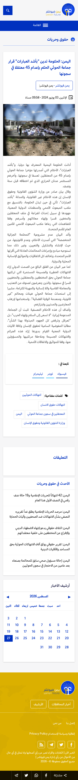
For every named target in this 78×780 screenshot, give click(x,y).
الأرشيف (38, 704)
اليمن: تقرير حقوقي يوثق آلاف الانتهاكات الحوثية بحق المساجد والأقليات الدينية (40, 546)
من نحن (57, 723)
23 (42, 638)
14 (50, 631)
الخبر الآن (70, 752)
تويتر (50, 374)
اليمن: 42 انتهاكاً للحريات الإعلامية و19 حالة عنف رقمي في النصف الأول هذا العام (42, 497)
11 (8, 625)
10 (17, 625)
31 (41, 647)
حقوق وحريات (57, 39)
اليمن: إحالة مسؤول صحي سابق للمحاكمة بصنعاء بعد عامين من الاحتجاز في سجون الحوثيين (41, 562)
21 (58, 638)
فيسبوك (61, 374)
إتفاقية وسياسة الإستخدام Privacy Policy (52, 733)
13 (58, 631)
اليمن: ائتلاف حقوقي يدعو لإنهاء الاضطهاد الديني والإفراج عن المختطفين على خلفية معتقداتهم (42, 530)
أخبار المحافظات (61, 704)
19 (8, 631)
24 (33, 638)
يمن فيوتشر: (46, 85)
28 (67, 647)
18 (17, 631)
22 (50, 638)
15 (41, 631)
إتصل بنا (70, 723)
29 (58, 647)
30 (50, 647)
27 (8, 638)
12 (66, 631)
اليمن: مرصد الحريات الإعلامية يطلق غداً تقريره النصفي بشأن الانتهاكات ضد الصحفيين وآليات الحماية (39, 514)
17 (25, 631)
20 (67, 638)
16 (33, 631)
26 (17, 638)
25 (25, 638)
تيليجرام (38, 374)
